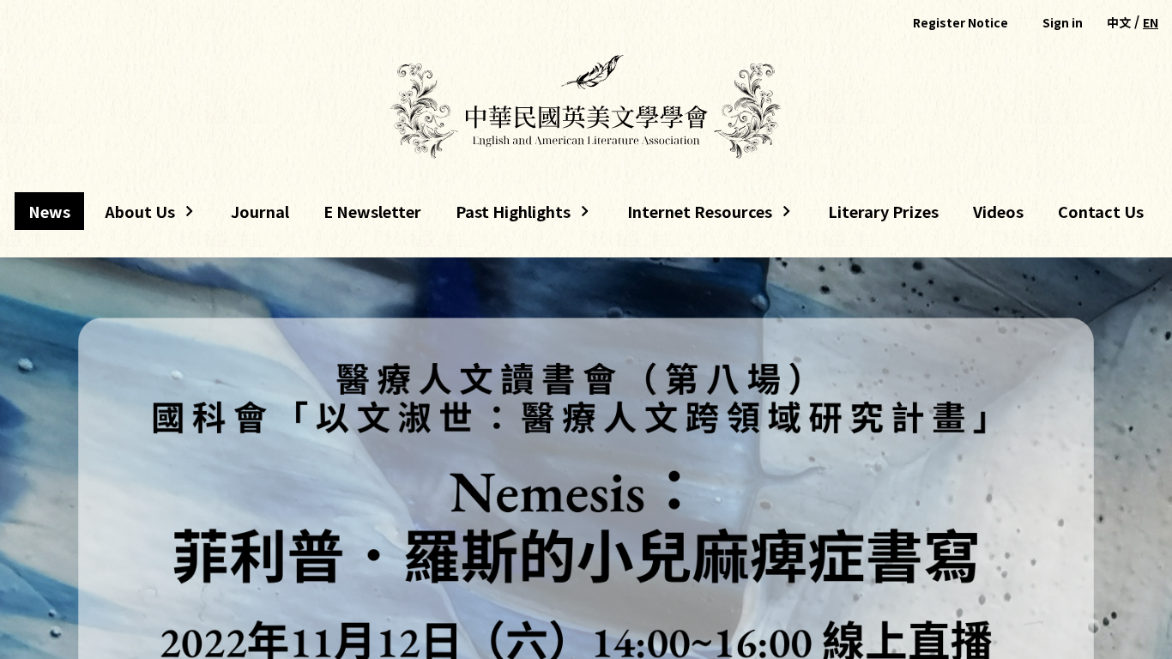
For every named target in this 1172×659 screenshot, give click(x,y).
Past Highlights (513, 215)
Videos (998, 211)
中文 (1119, 22)
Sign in (1062, 22)
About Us (133, 215)
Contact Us (1101, 211)
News (49, 211)
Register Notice (960, 22)
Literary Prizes (883, 211)
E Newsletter (372, 211)
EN (1150, 22)
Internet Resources (692, 215)
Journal (260, 211)
